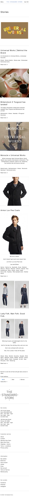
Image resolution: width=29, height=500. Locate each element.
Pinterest (3, 484)
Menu (2, 2)
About (2, 436)
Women (23, 379)
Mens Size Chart (5, 442)
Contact (3, 438)
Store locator (4, 462)
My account (4, 468)
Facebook (3, 482)
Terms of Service (5, 470)
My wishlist (3, 459)
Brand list (3, 460)
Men (13, 379)
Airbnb (2, 464)
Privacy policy (4, 447)
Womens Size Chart (6, 440)
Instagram (3, 486)
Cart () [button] (26, 2)
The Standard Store (9, 494)
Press (2, 466)
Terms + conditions (6, 446)
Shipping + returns (5, 444)
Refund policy (4, 471)
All (4, 379)
